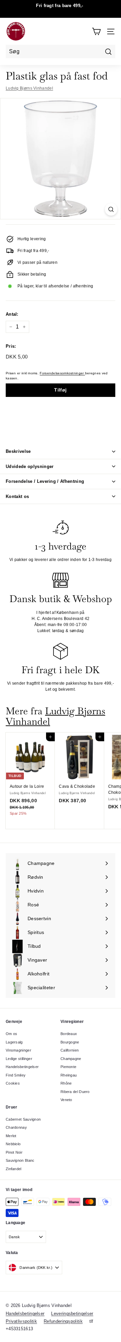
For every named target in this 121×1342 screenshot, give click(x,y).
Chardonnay (16, 1127)
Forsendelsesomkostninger (62, 373)
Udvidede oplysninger (30, 466)
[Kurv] (96, 31)
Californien (70, 1050)
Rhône (66, 1083)
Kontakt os (17, 496)
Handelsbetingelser (22, 1067)
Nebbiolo (13, 1144)
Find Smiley (16, 1075)
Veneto (66, 1100)
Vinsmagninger (18, 1050)
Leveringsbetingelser (72, 1313)
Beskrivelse (18, 451)
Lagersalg (14, 1042)
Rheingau (69, 1075)
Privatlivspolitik (21, 1321)
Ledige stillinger (19, 1059)
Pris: (11, 346)
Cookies (13, 1083)
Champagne (71, 1059)
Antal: (12, 314)
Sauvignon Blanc (20, 1160)
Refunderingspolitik (63, 1321)
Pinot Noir (14, 1152)
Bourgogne (70, 1042)
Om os (11, 1034)
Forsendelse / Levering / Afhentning (45, 481)
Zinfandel (14, 1169)
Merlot (11, 1136)
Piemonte (68, 1067)
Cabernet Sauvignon (23, 1119)
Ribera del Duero (75, 1092)
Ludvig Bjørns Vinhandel (29, 88)
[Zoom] (111, 209)
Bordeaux (69, 1034)
